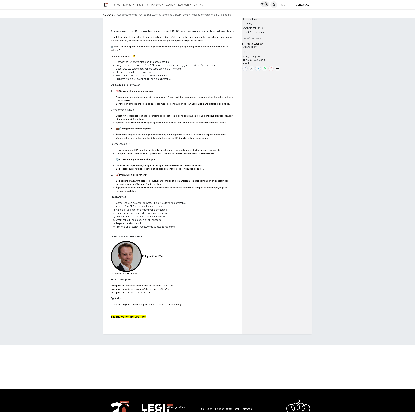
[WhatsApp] (264, 68)
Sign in (285, 4)
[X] (251, 68)
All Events (108, 14)
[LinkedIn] (258, 68)
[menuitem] (117, 4)
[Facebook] (245, 68)
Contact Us (302, 4)
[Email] (277, 68)
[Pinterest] (271, 68)
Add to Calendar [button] (254, 43)
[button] (273, 4)
